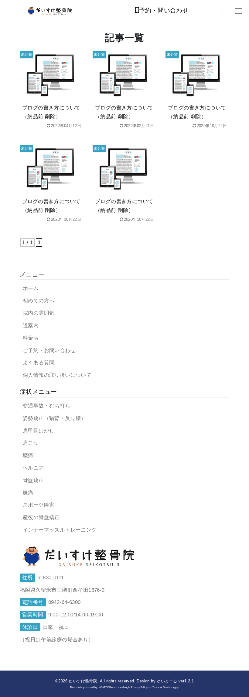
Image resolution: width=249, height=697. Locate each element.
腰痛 (28, 455)
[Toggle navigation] (238, 11)
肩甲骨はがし (38, 431)
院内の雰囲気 (38, 313)
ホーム (31, 288)
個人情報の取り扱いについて (57, 375)
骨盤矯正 (33, 480)
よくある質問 (38, 363)
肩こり (31, 443)
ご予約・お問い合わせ (49, 350)
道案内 (31, 325)
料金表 (31, 338)
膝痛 (28, 493)
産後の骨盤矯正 (41, 517)
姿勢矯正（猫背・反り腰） (54, 418)
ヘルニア (33, 468)
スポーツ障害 (38, 505)
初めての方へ (38, 300)
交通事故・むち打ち (46, 406)
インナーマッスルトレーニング (60, 530)
